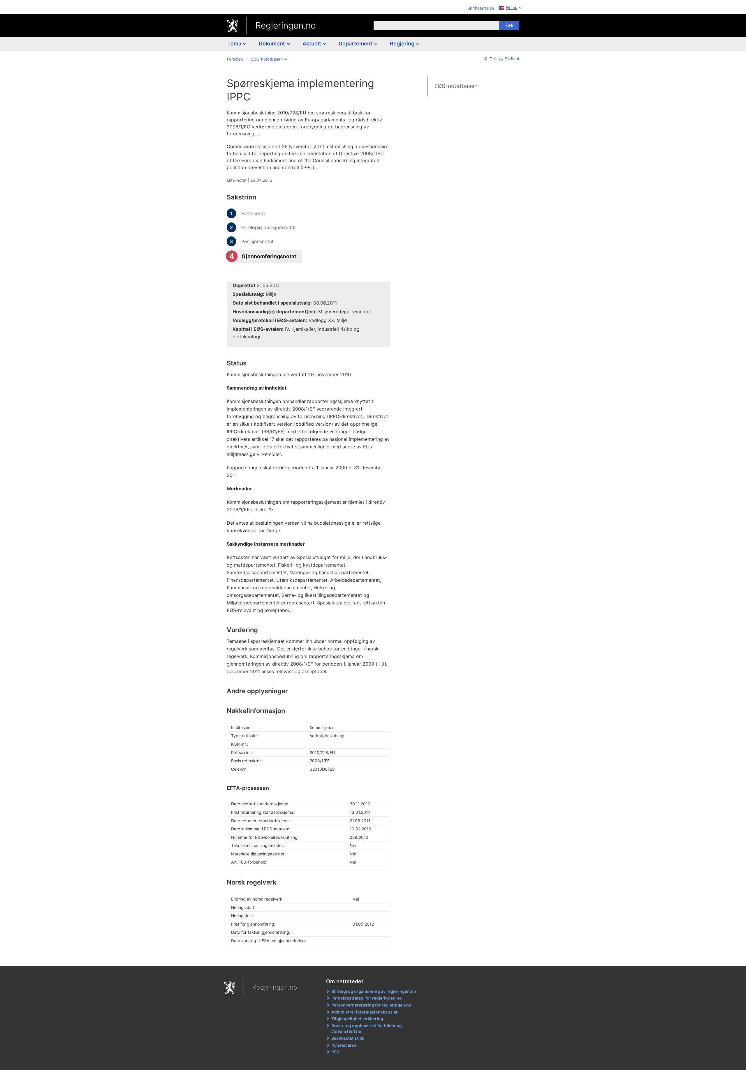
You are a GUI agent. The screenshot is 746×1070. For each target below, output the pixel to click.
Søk (509, 25)
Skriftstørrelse (480, 8)
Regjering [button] (403, 43)
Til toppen (311, 957)
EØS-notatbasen (456, 86)
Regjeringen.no (285, 25)
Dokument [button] (272, 43)
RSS (335, 1051)
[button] (269, 59)
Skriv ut (512, 58)
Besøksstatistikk (347, 1038)
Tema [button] (234, 43)
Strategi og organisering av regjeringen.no (373, 991)
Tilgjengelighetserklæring (357, 1018)
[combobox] (436, 25)
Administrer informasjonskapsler (364, 1011)
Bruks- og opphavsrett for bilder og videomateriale (366, 1028)
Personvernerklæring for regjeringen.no (371, 1004)
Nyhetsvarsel (344, 1045)
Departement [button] (356, 43)
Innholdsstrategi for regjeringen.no (366, 997)
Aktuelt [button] (312, 43)
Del (492, 58)
